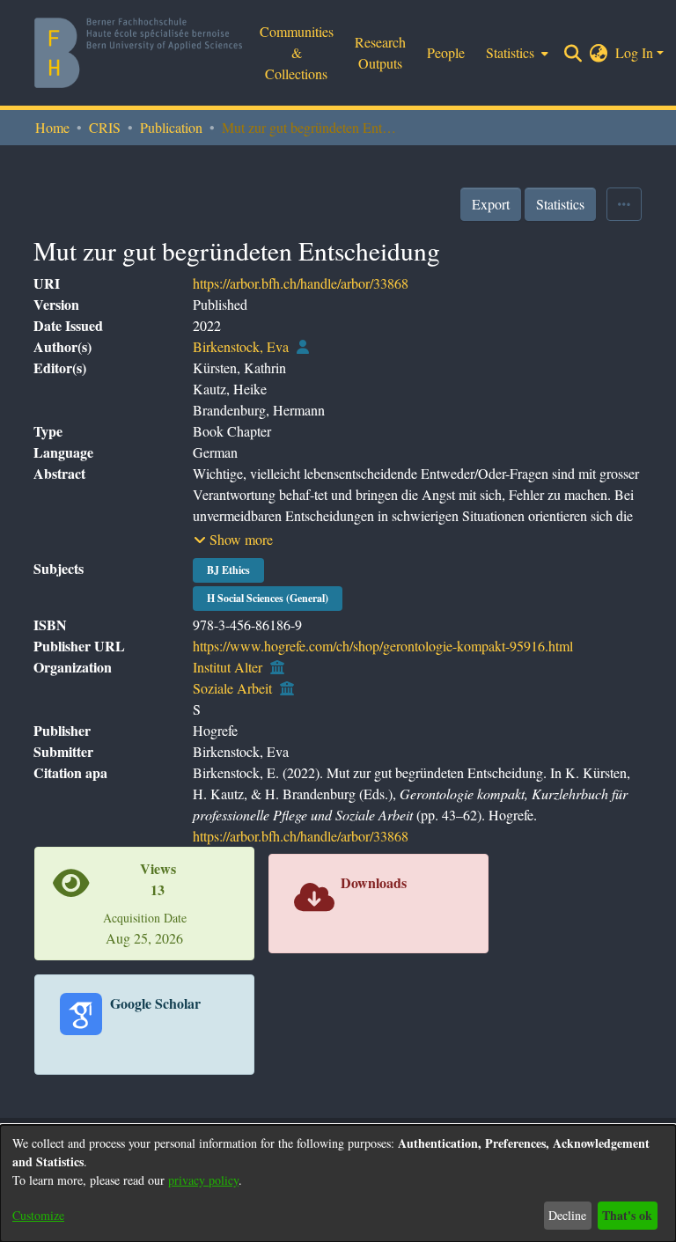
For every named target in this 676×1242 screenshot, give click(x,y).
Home (52, 127)
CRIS (105, 127)
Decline (567, 1215)
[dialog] (338, 1183)
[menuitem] (599, 52)
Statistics (560, 204)
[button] (233, 539)
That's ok (627, 1215)
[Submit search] (573, 52)
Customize (38, 1215)
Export (491, 204)
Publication (171, 127)
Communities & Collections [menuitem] (297, 52)
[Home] (138, 53)
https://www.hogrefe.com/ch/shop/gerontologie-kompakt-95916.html (383, 645)
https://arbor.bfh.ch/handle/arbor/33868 (300, 283)
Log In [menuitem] (634, 52)
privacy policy (203, 1180)
